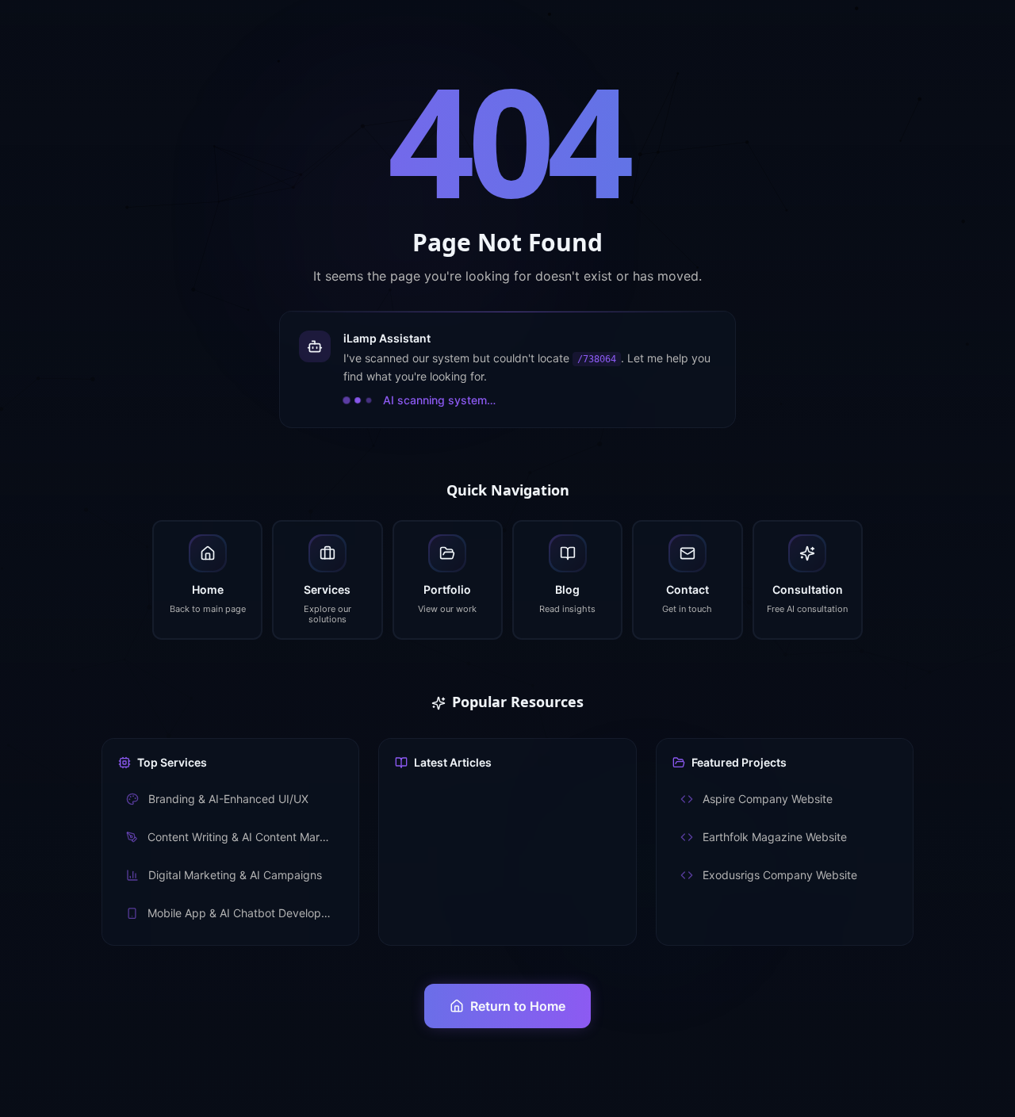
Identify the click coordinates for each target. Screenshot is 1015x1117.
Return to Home (517, 1006)
